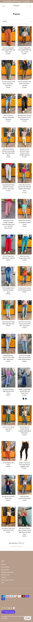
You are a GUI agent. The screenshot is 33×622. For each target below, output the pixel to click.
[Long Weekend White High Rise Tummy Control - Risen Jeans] (8, 173)
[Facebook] (2, 608)
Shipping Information (7, 572)
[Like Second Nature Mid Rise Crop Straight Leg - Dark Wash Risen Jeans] (8, 137)
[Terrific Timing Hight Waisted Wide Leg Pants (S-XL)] (25, 378)
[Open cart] (30, 6)
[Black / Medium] (23, 399)
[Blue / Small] (26, 399)
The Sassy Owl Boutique (18, 616)
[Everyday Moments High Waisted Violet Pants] (8, 378)
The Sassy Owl (5, 575)
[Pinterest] (7, 608)
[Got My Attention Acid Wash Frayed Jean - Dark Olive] (8, 70)
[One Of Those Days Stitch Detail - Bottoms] (8, 244)
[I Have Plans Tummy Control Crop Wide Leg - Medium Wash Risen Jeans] (25, 173)
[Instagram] (4, 608)
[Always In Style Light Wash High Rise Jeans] (8, 310)
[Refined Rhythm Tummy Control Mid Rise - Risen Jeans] (8, 344)
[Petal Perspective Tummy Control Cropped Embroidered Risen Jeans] (25, 415)
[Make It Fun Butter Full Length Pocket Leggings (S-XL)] (25, 451)
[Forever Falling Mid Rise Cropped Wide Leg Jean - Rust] (8, 36)
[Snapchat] (9, 608)
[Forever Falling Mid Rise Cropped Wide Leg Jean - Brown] (25, 36)
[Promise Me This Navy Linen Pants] (8, 485)
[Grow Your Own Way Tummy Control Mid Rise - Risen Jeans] (25, 310)
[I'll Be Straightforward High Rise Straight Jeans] (8, 276)
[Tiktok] (11, 608)
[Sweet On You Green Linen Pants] (8, 415)
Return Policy (5, 569)
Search (3, 564)
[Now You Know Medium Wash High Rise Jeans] (8, 104)
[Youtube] (14, 608)
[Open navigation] (5, 6)
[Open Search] (27, 6)
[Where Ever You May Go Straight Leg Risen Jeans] (25, 209)
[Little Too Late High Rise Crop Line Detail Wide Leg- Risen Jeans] (25, 344)
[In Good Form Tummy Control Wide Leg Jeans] (25, 276)
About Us (4, 577)
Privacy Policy (5, 567)
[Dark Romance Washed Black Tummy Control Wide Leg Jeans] (25, 104)
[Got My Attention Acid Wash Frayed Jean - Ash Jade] (25, 70)
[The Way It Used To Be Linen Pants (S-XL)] (8, 517)
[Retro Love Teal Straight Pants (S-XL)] (25, 244)
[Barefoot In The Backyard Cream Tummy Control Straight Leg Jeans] (25, 137)
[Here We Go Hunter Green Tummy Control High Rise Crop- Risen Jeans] (25, 517)
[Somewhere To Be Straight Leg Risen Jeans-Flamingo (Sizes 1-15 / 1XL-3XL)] (8, 209)
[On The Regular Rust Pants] (8, 451)
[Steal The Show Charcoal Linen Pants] (25, 485)
